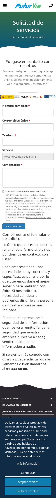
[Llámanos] (51, 5)
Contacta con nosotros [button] (16, 404)
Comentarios (11, 165)
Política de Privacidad (35, 217)
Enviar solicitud (14, 226)
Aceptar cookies (28, 482)
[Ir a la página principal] (28, 6)
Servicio (7, 150)
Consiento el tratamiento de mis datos (25, 191)
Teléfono (8, 135)
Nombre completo (15, 106)
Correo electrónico (15, 120)
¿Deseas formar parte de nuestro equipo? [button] (27, 411)
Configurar (28, 473)
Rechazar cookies (28, 491)
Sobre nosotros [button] (11, 398)
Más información (28, 463)
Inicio (14, 37)
